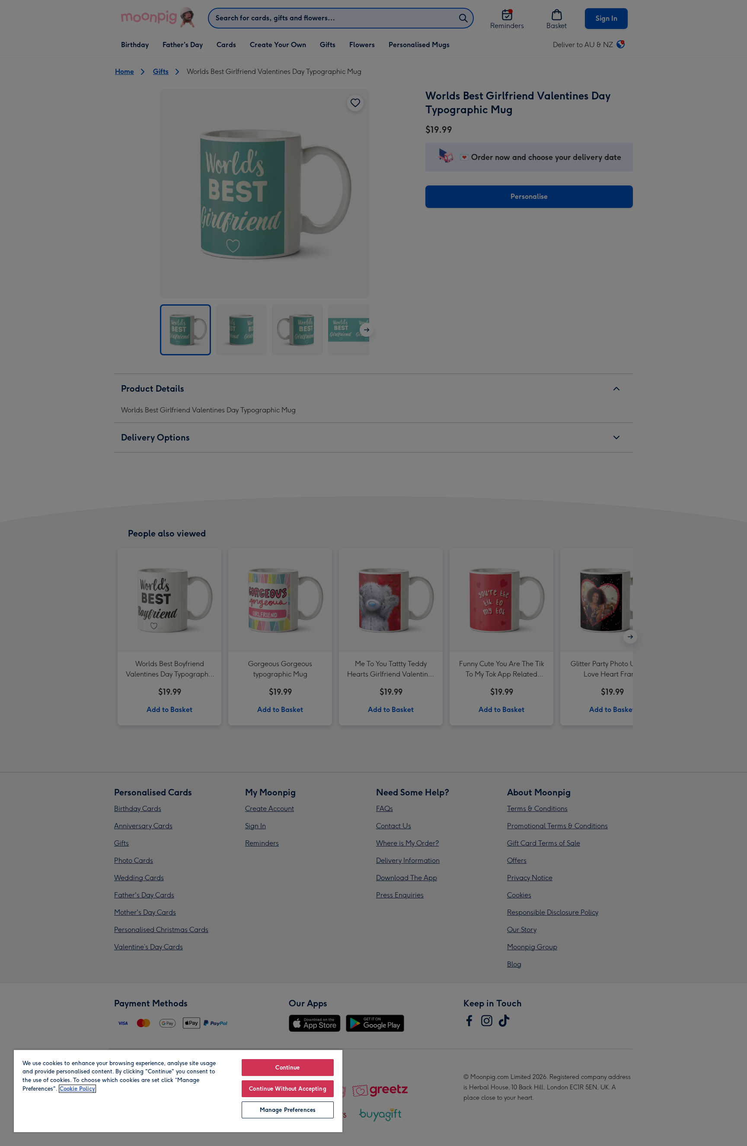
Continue (287, 1067)
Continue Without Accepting (287, 1088)
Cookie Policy (77, 1088)
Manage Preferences (288, 1110)
